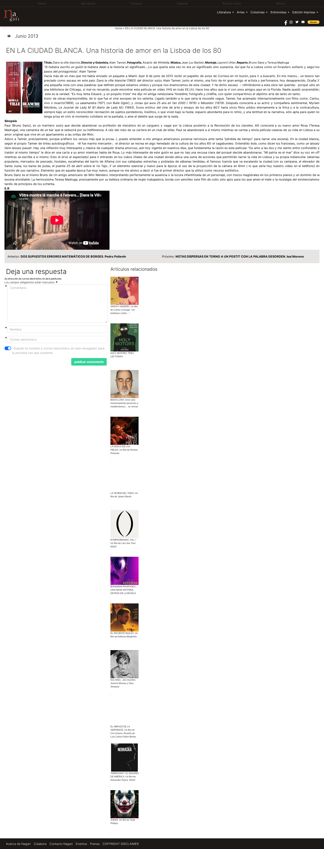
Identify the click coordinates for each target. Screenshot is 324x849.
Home (118, 28)
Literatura (224, 12)
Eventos (81, 844)
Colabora (40, 844)
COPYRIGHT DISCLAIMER (121, 844)
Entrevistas (278, 12)
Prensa (95, 844)
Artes (240, 12)
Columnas (257, 12)
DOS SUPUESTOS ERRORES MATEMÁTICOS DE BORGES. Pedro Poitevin (73, 256)
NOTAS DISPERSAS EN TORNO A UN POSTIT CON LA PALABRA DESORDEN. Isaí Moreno (240, 256)
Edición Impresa (303, 12)
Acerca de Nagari (18, 844)
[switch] (7, 348)
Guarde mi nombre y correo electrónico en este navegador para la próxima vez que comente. (58, 350)
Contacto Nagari (61, 844)
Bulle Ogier (120, 103)
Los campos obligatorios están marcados (29, 282)
